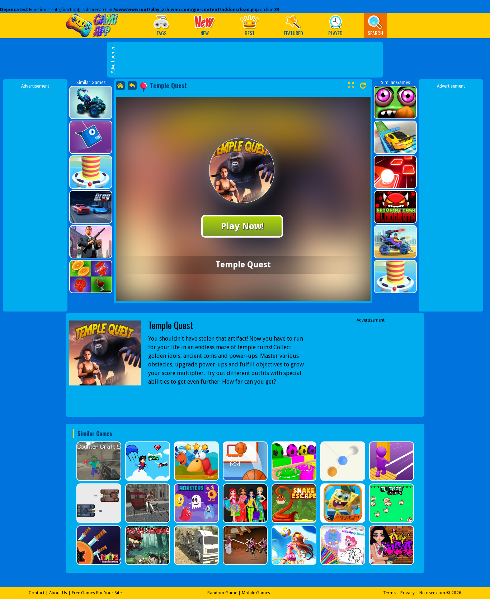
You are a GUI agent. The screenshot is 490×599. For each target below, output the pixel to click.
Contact (36, 592)
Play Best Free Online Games (94, 25)
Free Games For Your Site (97, 592)
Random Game (222, 592)
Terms (389, 592)
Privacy (407, 592)
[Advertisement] (248, 93)
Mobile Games (256, 592)
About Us (58, 592)
